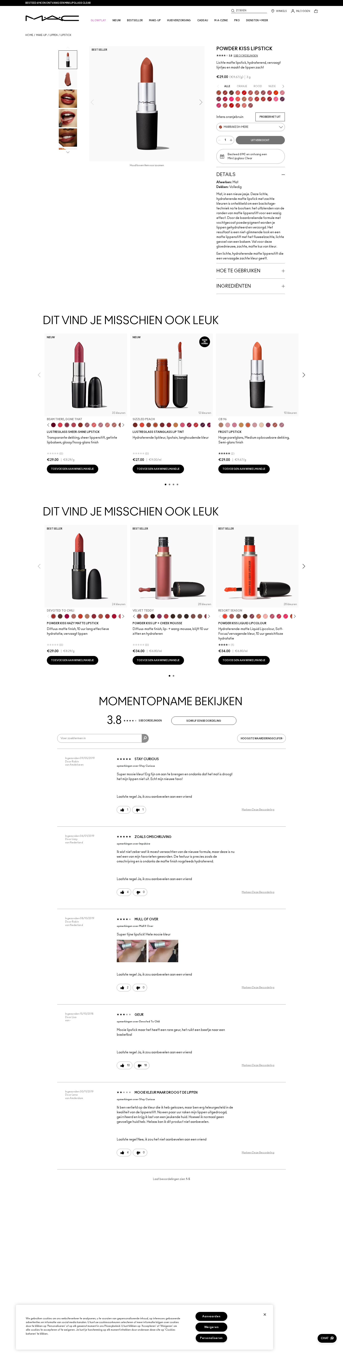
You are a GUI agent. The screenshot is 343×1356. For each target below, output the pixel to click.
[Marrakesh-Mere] (218, 92)
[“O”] (221, 425)
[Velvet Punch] (218, 105)
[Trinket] (175, 425)
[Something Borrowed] (159, 616)
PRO (237, 20)
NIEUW (117, 20)
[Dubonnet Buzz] (225, 92)
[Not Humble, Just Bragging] (100, 425)
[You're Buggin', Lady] (244, 92)
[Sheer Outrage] (237, 92)
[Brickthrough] (250, 92)
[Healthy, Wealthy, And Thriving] (250, 105)
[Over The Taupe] (193, 616)
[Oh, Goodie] (93, 425)
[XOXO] (169, 425)
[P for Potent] (282, 99)
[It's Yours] (53, 425)
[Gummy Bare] (60, 425)
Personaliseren (211, 1338)
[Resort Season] (224, 616)
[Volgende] (122, 425)
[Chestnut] (172, 616)
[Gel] (261, 425)
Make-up (41, 35)
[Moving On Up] (100, 616)
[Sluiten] (264, 1314)
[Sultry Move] (225, 105)
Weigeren (211, 1327)
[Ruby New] (269, 99)
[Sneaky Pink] (182, 425)
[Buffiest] (179, 616)
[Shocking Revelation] (225, 99)
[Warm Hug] (145, 616)
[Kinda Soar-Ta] (263, 92)
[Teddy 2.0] (256, 92)
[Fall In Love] (231, 99)
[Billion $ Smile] (285, 616)
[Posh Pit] (148, 425)
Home (29, 35)
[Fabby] (254, 425)
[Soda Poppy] (209, 425)
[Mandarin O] (237, 99)
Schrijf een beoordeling (203, 721)
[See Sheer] (195, 425)
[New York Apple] (268, 425)
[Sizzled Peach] (155, 425)
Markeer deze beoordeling (258, 809)
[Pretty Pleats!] (152, 616)
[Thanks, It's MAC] (114, 425)
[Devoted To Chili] (263, 99)
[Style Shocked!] (276, 92)
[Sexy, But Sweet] (276, 99)
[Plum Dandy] (281, 425)
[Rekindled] (186, 616)
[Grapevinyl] (202, 425)
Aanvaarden (211, 1316)
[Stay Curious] (237, 105)
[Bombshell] (234, 425)
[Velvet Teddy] (139, 616)
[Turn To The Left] (231, 92)
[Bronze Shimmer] (241, 425)
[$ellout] (107, 425)
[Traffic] (142, 425)
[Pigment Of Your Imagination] (73, 425)
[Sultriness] (282, 92)
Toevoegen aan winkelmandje (72, 469)
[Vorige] (49, 425)
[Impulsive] (244, 99)
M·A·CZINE (221, 20)
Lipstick (66, 35)
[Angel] (227, 425)
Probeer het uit (270, 117)
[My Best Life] (80, 616)
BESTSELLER (135, 20)
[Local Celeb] (80, 425)
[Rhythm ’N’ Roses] (258, 616)
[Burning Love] (218, 99)
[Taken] (199, 616)
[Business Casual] (162, 425)
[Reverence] (244, 105)
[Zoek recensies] (145, 738)
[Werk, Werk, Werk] (231, 105)
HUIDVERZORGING (179, 20)
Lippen (54, 35)
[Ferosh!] (251, 616)
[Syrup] (87, 425)
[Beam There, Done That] (66, 425)
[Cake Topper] (135, 425)
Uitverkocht (260, 140)
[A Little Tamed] (269, 92)
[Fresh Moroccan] (274, 425)
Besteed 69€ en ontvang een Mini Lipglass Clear (58, 3)
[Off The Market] (87, 616)
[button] (131, 951)
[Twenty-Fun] (66, 616)
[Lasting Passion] (256, 99)
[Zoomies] (189, 425)
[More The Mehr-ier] (272, 616)
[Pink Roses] (265, 616)
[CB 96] (248, 425)
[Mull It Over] (250, 99)
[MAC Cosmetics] (52, 18)
